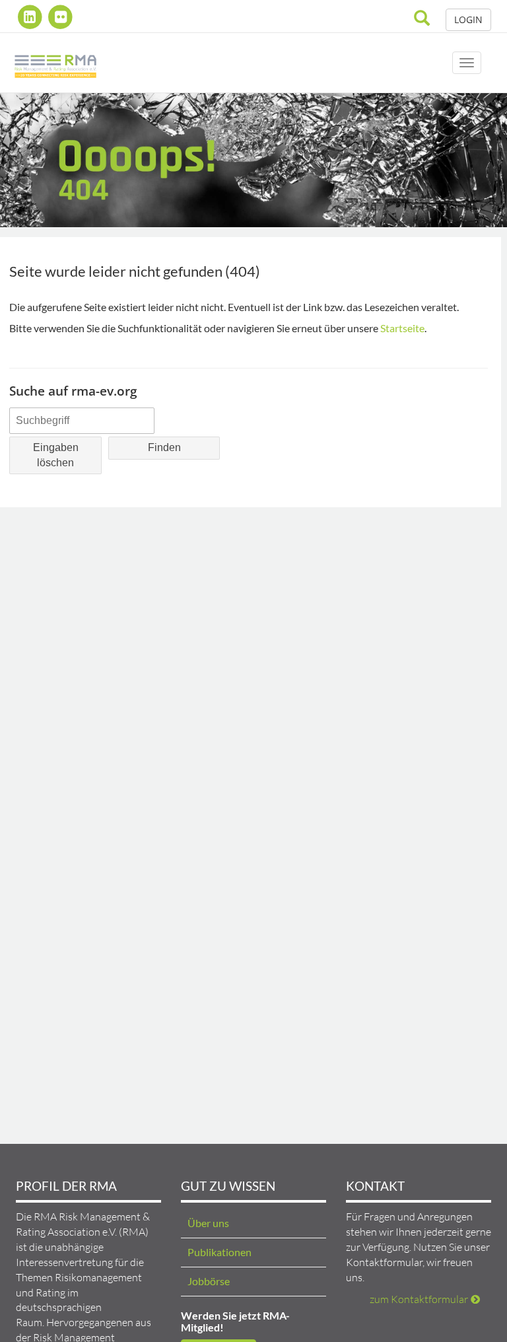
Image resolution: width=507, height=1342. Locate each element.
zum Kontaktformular (419, 1299)
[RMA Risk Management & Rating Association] (55, 62)
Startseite (402, 328)
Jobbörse (208, 1281)
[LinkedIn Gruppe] (31, 16)
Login (468, 19)
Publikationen (219, 1252)
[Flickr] (61, 16)
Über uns (208, 1223)
